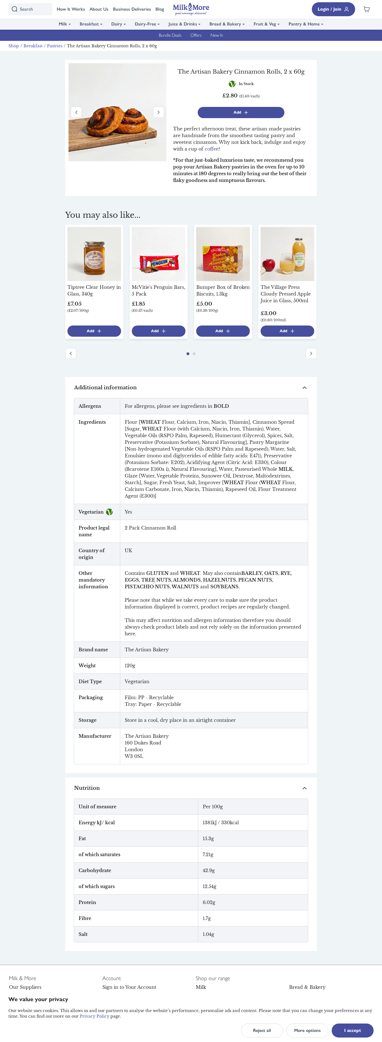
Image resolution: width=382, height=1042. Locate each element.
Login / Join (329, 9)
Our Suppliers (25, 987)
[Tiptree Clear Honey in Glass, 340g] (94, 253)
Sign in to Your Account (129, 987)
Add (237, 112)
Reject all (262, 1030)
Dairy (116, 24)
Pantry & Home (304, 24)
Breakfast (89, 24)
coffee (211, 149)
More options (307, 1030)
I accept (352, 1030)
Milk (63, 24)
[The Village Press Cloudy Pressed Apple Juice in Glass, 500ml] (287, 253)
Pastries (54, 45)
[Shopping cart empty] (367, 9)
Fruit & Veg (265, 24)
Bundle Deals (170, 35)
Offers (196, 35)
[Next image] (158, 112)
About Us (99, 9)
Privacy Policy (94, 1016)
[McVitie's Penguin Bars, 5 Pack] (158, 253)
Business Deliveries (132, 9)
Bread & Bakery (225, 24)
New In (217, 35)
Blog (159, 9)
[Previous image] (76, 112)
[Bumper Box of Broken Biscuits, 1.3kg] (223, 253)
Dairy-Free (145, 24)
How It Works (71, 9)
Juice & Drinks (183, 24)
